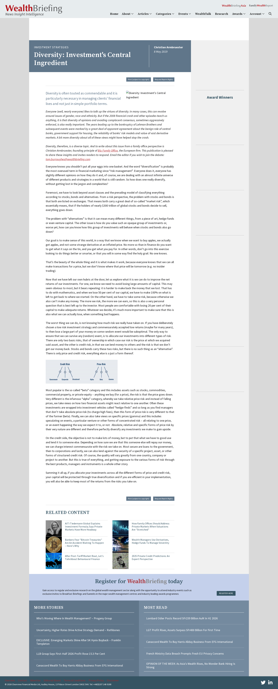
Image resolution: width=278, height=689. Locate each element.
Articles (143, 14)
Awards (237, 14)
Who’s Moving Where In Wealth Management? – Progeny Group (74, 618)
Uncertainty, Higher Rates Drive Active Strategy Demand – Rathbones (78, 630)
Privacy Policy (96, 680)
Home (114, 14)
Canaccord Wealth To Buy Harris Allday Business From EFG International (79, 665)
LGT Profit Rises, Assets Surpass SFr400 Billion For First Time (183, 630)
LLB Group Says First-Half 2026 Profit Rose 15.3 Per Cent (70, 654)
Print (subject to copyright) (138, 79)
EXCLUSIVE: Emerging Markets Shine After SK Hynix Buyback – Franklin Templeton (78, 642)
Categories (164, 14)
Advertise (35, 680)
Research (221, 14)
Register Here (226, 593)
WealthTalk (203, 14)
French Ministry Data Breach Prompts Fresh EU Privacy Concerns (185, 653)
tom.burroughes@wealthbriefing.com (68, 159)
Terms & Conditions (74, 680)
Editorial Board (52, 680)
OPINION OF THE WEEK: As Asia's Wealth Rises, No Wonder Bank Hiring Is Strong (190, 665)
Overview (10, 680)
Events (183, 14)
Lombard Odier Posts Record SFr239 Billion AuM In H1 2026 (182, 618)
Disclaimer (113, 680)
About (126, 14)
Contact (22, 680)
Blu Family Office (108, 150)
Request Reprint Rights (164, 79)
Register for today (139, 581)
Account (256, 14)
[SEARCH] (270, 13)
